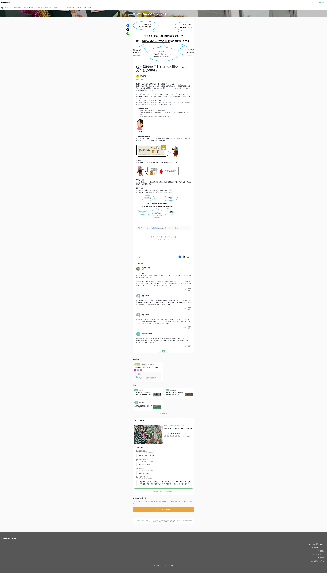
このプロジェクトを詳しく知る (162, 491)
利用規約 (321, 558)
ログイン (313, 3)
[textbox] (163, 151)
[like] (127, 21)
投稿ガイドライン (157, 228)
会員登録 (321, 3)
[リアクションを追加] (189, 289)
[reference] (184, 289)
